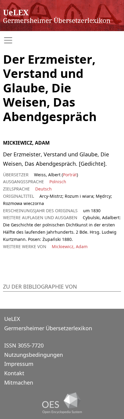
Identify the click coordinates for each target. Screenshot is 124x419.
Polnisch (57, 181)
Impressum (18, 363)
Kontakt (14, 373)
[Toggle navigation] (62, 40)
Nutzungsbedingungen (33, 354)
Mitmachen (18, 382)
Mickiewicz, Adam (70, 246)
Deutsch (43, 189)
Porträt (70, 175)
